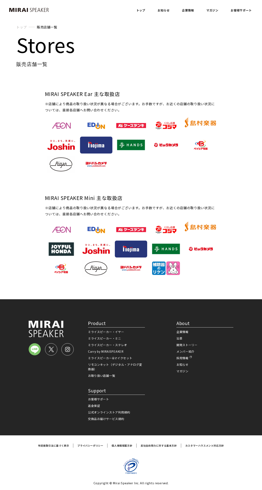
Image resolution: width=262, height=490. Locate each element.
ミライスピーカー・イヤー (106, 332)
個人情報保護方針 (122, 445)
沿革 (179, 338)
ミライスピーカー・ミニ (104, 338)
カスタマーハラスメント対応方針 (204, 445)
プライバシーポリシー (90, 445)
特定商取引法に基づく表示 (53, 445)
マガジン (212, 10)
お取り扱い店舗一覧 (101, 376)
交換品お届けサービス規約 (106, 419)
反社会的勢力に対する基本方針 (159, 445)
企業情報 (188, 10)
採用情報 (182, 358)
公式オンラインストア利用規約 (109, 412)
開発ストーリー (187, 345)
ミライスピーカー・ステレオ (107, 345)
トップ (140, 10)
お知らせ (164, 10)
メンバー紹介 (185, 351)
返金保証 (94, 406)
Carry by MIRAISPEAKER (106, 351)
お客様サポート (241, 10)
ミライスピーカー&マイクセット (110, 358)
